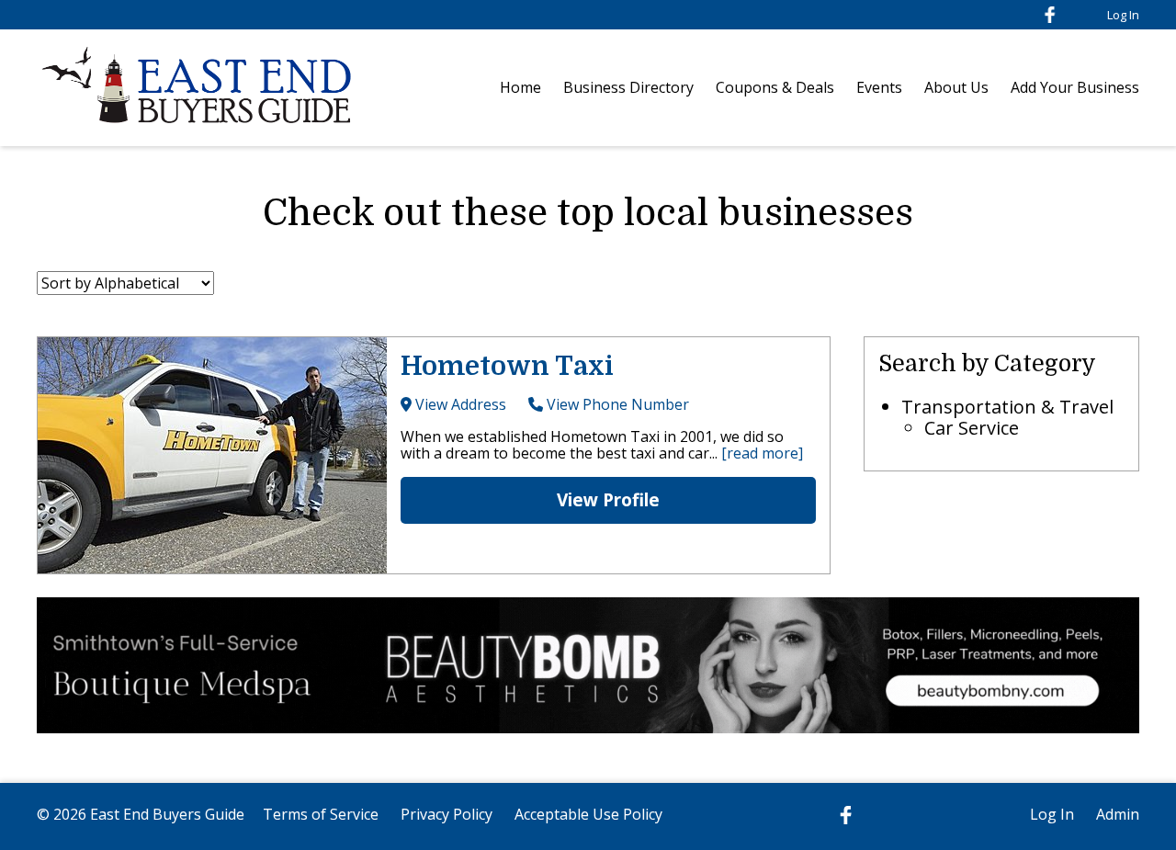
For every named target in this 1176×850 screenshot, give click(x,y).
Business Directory (628, 87)
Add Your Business (1075, 87)
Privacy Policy (446, 814)
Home (520, 87)
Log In (1123, 14)
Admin (1117, 814)
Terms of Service (321, 814)
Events (879, 87)
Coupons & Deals (775, 87)
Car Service (971, 427)
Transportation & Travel (1007, 406)
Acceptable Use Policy (588, 814)
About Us (956, 87)
